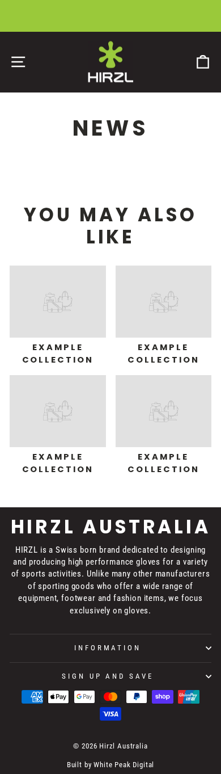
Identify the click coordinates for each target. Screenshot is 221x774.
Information (108, 647)
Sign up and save (108, 676)
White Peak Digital (124, 764)
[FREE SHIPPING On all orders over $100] (110, 16)
